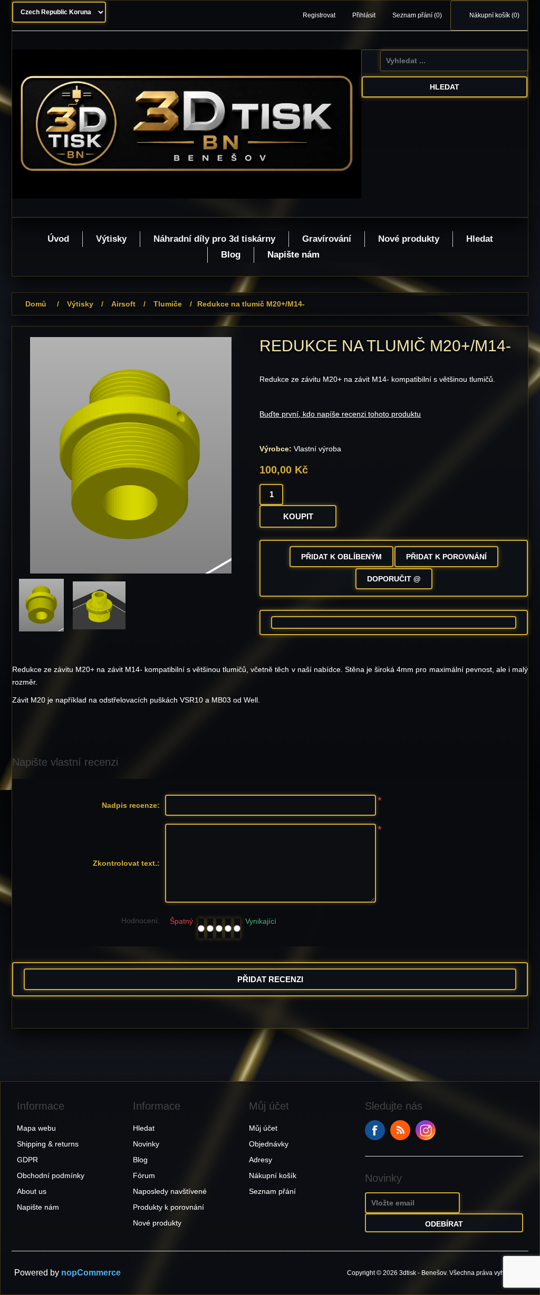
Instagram (426, 1130)
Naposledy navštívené (170, 1191)
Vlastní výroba (317, 448)
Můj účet (263, 1128)
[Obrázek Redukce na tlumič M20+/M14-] (41, 605)
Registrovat (319, 15)
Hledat (444, 87)
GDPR (27, 1159)
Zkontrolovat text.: (126, 863)
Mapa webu (36, 1128)
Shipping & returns (48, 1144)
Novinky (146, 1144)
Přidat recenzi (270, 979)
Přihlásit (363, 15)
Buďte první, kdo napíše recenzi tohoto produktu (340, 414)
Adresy (260, 1159)
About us (31, 1191)
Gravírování (326, 239)
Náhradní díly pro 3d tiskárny (214, 239)
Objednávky (268, 1144)
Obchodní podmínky (50, 1175)
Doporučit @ (394, 579)
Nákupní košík (272, 1175)
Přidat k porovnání (446, 556)
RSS (400, 1130)
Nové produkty (408, 239)
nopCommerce (91, 1272)
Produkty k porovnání (168, 1207)
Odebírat (444, 1224)
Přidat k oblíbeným (341, 556)
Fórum (144, 1175)
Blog (230, 255)
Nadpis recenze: (131, 805)
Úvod (58, 239)
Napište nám (293, 255)
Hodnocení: (140, 920)
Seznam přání (272, 1191)
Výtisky (111, 239)
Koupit (298, 516)
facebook (375, 1130)
